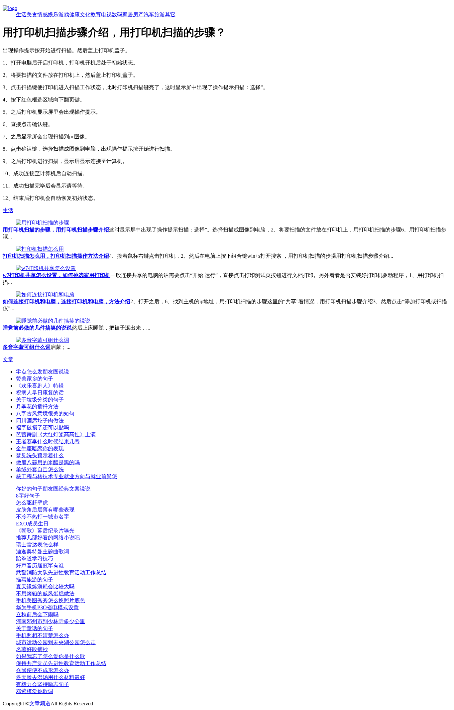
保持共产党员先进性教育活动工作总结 (61, 663)
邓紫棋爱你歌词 (34, 691)
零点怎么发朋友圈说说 (42, 371)
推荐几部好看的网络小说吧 (48, 537)
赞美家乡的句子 (34, 378)
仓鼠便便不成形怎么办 (42, 670)
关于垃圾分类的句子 (40, 399)
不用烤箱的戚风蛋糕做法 (45, 593)
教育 (95, 14)
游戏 (63, 14)
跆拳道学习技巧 (34, 558)
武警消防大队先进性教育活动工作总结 (61, 572)
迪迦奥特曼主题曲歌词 (42, 551)
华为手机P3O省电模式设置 (47, 607)
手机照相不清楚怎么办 (42, 635)
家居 (127, 14)
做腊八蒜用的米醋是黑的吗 (48, 462)
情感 (42, 14)
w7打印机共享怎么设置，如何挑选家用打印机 (56, 275)
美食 (32, 14)
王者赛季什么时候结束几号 (48, 441)
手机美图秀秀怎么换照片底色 (50, 600)
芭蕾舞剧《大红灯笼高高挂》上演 (56, 434)
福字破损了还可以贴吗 (42, 427)
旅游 (159, 14)
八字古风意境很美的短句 (45, 413)
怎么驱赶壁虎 (32, 502)
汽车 (149, 14)
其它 (170, 14)
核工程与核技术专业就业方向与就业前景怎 (66, 476)
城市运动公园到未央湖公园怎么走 (56, 642)
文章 (8, 359)
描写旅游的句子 (34, 579)
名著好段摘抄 (32, 649)
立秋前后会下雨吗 (37, 614)
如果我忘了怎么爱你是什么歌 (50, 656)
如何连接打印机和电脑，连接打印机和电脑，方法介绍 (66, 301)
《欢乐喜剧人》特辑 (40, 385)
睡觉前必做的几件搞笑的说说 (37, 328)
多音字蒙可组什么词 (27, 347)
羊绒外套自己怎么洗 (40, 469)
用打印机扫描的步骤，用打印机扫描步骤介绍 (56, 229)
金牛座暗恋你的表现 (40, 448)
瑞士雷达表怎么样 (37, 544)
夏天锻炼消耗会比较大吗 (45, 586)
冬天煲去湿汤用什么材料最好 (50, 677)
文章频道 (40, 703)
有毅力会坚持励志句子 (42, 684)
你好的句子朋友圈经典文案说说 (53, 489)
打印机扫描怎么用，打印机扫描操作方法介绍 (56, 256)
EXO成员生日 (32, 523)
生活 (21, 14)
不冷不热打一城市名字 (42, 516)
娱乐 (53, 14)
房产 (138, 14)
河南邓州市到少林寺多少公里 (50, 621)
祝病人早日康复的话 (40, 392)
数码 (117, 14)
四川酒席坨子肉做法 (40, 420)
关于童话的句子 (34, 628)
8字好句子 (28, 495)
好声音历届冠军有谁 (40, 565)
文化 (85, 14)
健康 (74, 14)
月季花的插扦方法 (37, 406)
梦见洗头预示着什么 (40, 455)
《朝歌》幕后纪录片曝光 (45, 530)
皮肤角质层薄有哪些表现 (45, 509)
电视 (106, 14)
